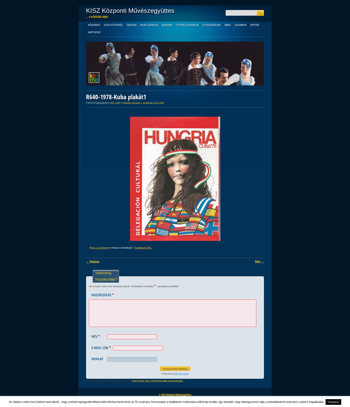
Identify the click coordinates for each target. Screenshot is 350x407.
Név (96, 336)
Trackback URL (143, 247)
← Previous (92, 261)
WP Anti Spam (181, 374)
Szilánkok (240, 25)
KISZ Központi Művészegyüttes (130, 10)
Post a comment (99, 247)
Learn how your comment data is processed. (157, 380)
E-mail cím (101, 347)
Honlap (97, 358)
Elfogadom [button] (333, 402)
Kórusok (167, 25)
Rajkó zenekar (149, 25)
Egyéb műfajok (212, 25)
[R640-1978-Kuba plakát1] (175, 240)
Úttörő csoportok (187, 25)
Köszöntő (94, 25)
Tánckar (131, 25)
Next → (259, 261)
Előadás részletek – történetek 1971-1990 (143, 103)
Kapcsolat (94, 32)
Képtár (254, 25)
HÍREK (227, 25)
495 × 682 (115, 103)
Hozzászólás (103, 294)
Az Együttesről (113, 25)
